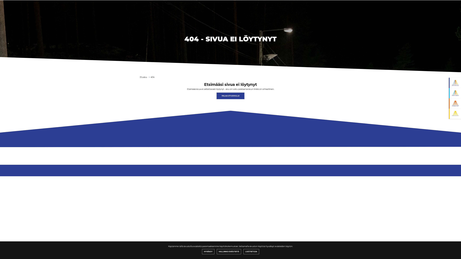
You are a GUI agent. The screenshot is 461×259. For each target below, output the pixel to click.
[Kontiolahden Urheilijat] (455, 103)
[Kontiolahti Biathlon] (455, 83)
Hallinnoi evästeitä (229, 252)
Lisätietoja (251, 252)
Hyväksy (208, 252)
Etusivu (144, 77)
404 (152, 77)
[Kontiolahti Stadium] (455, 114)
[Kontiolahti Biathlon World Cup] (455, 93)
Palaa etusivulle (230, 96)
